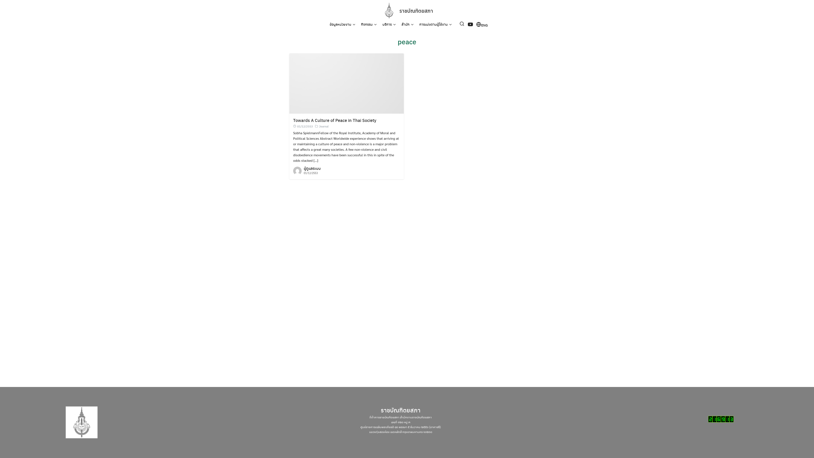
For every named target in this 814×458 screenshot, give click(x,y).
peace (407, 41)
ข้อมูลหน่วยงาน (340, 24)
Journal (324, 126)
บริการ (387, 24)
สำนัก (405, 24)
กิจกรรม (367, 24)
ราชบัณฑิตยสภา (416, 10)
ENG (484, 25)
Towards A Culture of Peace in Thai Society (334, 120)
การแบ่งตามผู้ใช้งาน (433, 24)
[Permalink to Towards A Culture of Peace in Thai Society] (346, 83)
